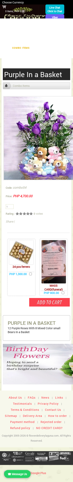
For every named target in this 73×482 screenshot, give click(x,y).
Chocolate (13, 35)
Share (9, 221)
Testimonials (22, 404)
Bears (44, 35)
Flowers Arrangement (21, 28)
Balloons (60, 35)
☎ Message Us (17, 474)
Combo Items (21, 47)
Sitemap (11, 416)
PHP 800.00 (51, 293)
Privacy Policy (48, 404)
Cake (9, 41)
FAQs (31, 397)
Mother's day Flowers (54, 54)
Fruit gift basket (55, 28)
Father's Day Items (48, 47)
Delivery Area (32, 416)
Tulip (38, 41)
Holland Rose (57, 41)
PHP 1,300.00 (18, 274)
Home (22, 22)
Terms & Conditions (25, 410)
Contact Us (53, 410)
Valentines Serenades (18, 54)
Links (59, 397)
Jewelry (23, 41)
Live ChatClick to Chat (54, 9)
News (45, 397)
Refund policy (20, 428)
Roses (30, 35)
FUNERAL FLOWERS (43, 22)
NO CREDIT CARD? (49, 428)
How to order (57, 416)
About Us (15, 397)
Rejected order (51, 422)
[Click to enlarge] (21, 252)
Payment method (22, 422)
